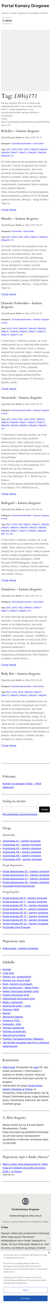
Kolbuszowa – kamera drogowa (20, 948)
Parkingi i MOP (11, 1009)
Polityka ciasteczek (13, 1027)
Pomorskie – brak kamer (23, 231)
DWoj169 (5, 152)
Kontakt (7, 969)
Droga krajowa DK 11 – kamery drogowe (25, 909)
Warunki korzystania (14, 1035)
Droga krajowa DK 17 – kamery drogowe (25, 916)
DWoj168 (43, 149)
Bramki (6, 1013)
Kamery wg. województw (17, 976)
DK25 (26, 149)
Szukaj (44, 809)
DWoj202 (33, 425)
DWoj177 (14, 334)
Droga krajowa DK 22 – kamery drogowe (25, 923)
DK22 (26, 419)
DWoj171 (14, 152)
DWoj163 (23, 331)
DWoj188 (5, 425)
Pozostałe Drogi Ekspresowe (19, 886)
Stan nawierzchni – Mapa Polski (21, 987)
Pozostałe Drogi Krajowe (16, 927)
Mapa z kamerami (13, 1002)
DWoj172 (23, 152)
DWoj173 (41, 331)
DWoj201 (24, 425)
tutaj (36, 1067)
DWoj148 (41, 328)
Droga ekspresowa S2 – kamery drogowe (26, 871)
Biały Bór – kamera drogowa (20, 674)
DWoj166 (24, 527)
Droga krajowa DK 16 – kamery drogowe (25, 912)
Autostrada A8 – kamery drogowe (22, 855)
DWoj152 (45, 524)
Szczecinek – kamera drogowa (21, 398)
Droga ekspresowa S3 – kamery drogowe (26, 875)
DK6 (20, 524)
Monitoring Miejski (13, 1016)
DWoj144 (23, 328)
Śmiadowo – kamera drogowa (21, 589)
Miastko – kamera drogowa (19, 219)
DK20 (14, 149)
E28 (3, 534)
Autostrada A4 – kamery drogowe (22, 848)
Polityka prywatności (14, 1031)
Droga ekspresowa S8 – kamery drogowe (26, 882)
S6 (11, 534)
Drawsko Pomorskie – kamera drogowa (21, 305)
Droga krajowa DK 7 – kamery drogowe (25, 901)
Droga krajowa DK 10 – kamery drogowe (25, 905)
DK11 (8, 149)
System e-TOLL (11, 1020)
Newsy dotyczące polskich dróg (21, 991)
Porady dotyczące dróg (16, 995)
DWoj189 (14, 425)
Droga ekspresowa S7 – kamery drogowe (26, 878)
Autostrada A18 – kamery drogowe (22, 859)
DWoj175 (5, 334)
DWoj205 (32, 152)
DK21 (20, 149)
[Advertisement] (25, 62)
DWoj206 (42, 152)
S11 (12, 155)
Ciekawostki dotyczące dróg (19, 998)
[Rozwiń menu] (7, 20)
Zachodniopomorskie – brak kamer (28, 143)
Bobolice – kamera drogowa (20, 131)
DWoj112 (27, 524)
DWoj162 (14, 331)
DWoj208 (5, 155)
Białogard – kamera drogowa (21, 503)
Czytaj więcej (8, 210)
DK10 (8, 328)
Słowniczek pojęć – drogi (17, 1006)
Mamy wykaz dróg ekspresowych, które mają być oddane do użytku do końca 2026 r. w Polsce (25, 1168)
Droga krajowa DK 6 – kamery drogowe (25, 898)
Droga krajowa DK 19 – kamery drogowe (25, 920)
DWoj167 (34, 149)
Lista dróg (8, 973)
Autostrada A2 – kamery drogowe (22, 844)
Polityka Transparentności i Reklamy (23, 1038)
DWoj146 (32, 328)
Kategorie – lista (12, 1024)
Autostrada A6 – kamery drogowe (22, 852)
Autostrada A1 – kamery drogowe (22, 841)
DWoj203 (32, 530)
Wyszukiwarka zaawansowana (20, 814)
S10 (21, 334)
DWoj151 (5, 331)
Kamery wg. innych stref (16, 980)
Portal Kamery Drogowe (25, 5)
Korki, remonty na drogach (17, 984)
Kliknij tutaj (9, 1067)
